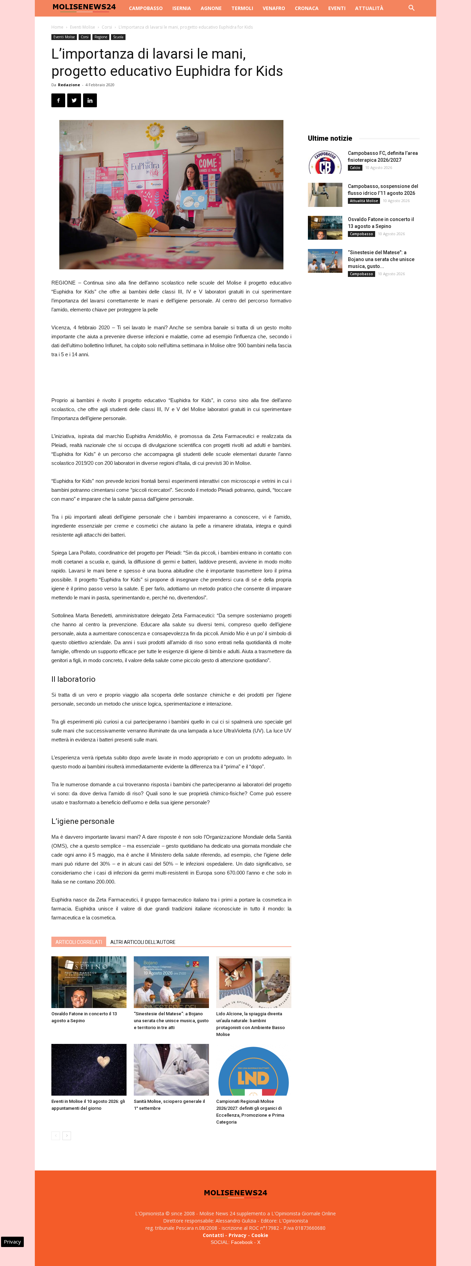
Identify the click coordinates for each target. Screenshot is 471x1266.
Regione (100, 36)
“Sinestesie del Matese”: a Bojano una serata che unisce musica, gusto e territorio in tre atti (171, 1020)
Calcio (355, 167)
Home (57, 27)
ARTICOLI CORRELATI (79, 942)
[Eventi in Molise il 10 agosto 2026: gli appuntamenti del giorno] (89, 1070)
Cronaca (307, 8)
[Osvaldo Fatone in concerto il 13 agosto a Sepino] (89, 982)
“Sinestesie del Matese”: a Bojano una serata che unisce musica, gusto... (381, 259)
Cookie (259, 1235)
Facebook (242, 1242)
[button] (411, 9)
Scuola (118, 36)
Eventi (336, 8)
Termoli (242, 8)
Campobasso (146, 8)
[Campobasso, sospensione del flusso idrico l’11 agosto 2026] (325, 195)
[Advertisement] (171, 378)
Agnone (211, 8)
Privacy (238, 1235)
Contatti (213, 1235)
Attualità (369, 8)
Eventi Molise (82, 27)
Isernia (181, 8)
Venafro (274, 8)
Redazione (69, 84)
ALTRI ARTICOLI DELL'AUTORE (143, 942)
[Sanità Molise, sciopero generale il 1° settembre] (171, 1070)
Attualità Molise (364, 200)
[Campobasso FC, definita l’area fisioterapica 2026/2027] (325, 162)
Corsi (107, 27)
